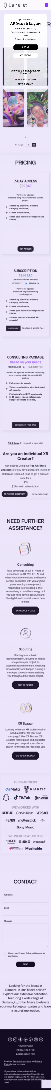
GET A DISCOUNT (25, 84)
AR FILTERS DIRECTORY (25, 79)
